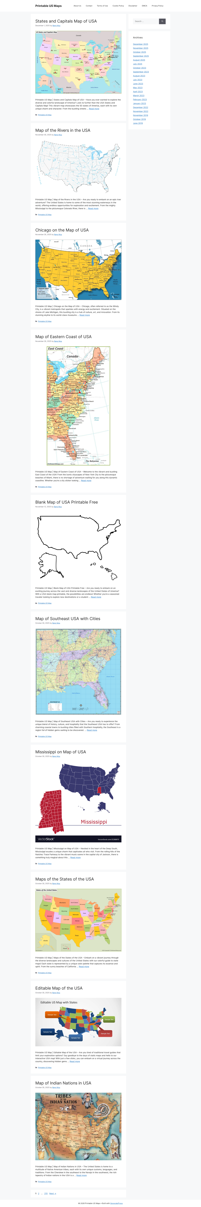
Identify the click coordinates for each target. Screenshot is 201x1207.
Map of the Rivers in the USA (62, 130)
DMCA (144, 6)
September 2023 (141, 72)
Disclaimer (133, 6)
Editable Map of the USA (59, 988)
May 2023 (137, 88)
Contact (89, 6)
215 (46, 1193)
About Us (77, 6)
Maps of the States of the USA (64, 879)
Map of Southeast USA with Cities (67, 618)
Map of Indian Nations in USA (63, 1082)
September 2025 (141, 56)
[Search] (162, 21)
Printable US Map (45, 115)
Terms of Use (102, 6)
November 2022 (140, 111)
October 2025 (139, 52)
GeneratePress (116, 1203)
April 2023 (138, 91)
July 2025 (137, 64)
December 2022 (140, 107)
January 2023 (139, 103)
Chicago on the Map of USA (62, 230)
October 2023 (139, 68)
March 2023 (138, 95)
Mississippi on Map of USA (60, 751)
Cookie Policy (118, 6)
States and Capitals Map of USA (66, 21)
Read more (94, 109)
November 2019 (140, 115)
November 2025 (140, 48)
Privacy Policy (157, 6)
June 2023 (138, 84)
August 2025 (139, 60)
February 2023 (140, 99)
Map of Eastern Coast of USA (63, 336)
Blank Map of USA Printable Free (66, 502)
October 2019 (139, 119)
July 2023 (137, 80)
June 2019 (138, 123)
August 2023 (139, 76)
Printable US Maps (48, 6)
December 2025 (140, 44)
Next (52, 1193)
